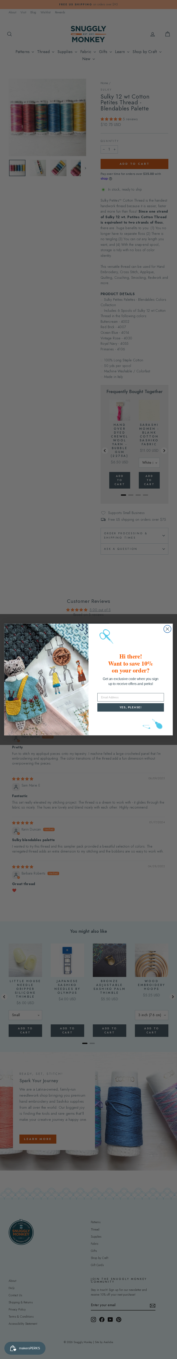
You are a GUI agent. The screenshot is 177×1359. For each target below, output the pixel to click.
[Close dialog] (167, 629)
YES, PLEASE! (131, 707)
